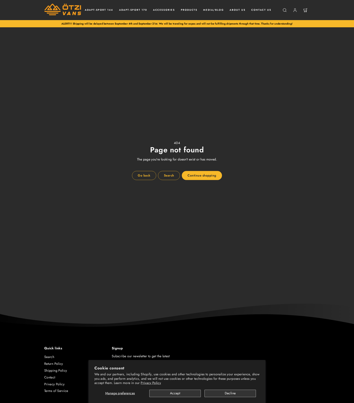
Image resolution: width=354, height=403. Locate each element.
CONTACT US (261, 10)
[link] (295, 10)
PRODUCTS (189, 10)
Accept (175, 393)
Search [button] (169, 175)
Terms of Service (56, 390)
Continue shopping (202, 175)
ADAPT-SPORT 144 (99, 10)
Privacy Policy (151, 382)
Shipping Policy (55, 370)
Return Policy (53, 363)
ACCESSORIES (164, 10)
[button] (284, 10)
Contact (49, 377)
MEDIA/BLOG (213, 10)
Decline (230, 393)
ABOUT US (237, 10)
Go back (144, 175)
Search (49, 356)
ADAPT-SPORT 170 (133, 10)
